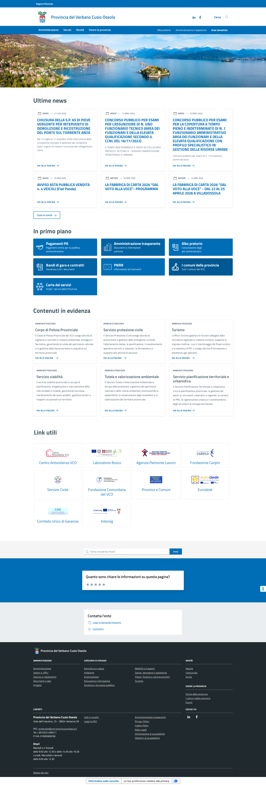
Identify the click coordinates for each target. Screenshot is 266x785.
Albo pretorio (164, 30)
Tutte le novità (45, 215)
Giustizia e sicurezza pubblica (99, 685)
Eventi (189, 702)
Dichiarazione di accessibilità (150, 734)
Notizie (189, 668)
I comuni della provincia (198, 698)
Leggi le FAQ (90, 721)
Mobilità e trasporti (145, 668)
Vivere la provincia (100, 30)
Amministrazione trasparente (191, 30)
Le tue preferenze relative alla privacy (146, 781)
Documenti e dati (42, 681)
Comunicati (191, 673)
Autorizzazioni (91, 677)
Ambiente (89, 673)
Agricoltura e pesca (94, 668)
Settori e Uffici (40, 673)
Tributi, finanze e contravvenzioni (152, 677)
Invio (175, 551)
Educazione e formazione (97, 681)
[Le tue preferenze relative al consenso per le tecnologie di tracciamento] (263, 589)
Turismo (139, 681)
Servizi (67, 30)
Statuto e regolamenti (44, 677)
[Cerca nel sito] (226, 17)
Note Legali (141, 730)
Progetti (37, 685)
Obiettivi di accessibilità (147, 738)
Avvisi (189, 677)
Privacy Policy (142, 721)
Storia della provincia (197, 694)
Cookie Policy (142, 725)
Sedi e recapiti (91, 717)
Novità (80, 30)
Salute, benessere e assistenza (151, 673)
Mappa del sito (40, 773)
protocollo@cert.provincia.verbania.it (57, 729)
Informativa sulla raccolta (104, 781)
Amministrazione (48, 30)
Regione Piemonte (44, 3)
